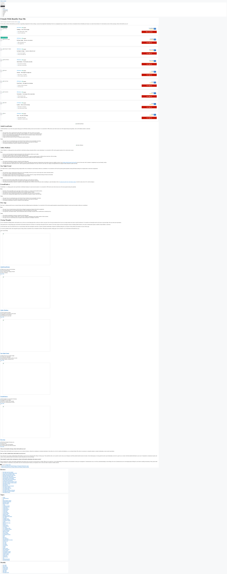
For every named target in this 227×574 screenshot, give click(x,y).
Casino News (5, 507)
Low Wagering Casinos (7, 529)
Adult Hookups (6, 498)
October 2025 (5, 568)
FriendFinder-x (4, 396)
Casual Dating (5, 512)
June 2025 (5, 570)
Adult (4, 497)
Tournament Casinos (6, 552)
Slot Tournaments (6, 549)
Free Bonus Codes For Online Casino (10, 481)
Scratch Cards (5, 540)
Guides (4, 521)
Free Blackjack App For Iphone (8, 491)
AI (3, 16)
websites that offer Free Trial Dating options (68, 181)
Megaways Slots (6, 531)
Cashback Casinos (6, 505)
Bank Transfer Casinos (7, 500)
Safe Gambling (5, 538)
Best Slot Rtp (5, 484)
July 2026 (4, 565)
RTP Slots (5, 537)
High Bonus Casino (6, 483)
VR (3, 14)
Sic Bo (4, 547)
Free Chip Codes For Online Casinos (9, 482)
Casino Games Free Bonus (8, 480)
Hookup (4, 523)
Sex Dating (5, 544)
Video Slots (5, 555)
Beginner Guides (6, 502)
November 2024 (6, 572)
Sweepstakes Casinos (7, 551)
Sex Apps (4, 541)
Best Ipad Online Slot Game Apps (9, 475)
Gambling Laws (6, 518)
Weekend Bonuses (6, 558)
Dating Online (5, 514)
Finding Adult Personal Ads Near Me (69, 162)
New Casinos (5, 532)
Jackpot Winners (6, 526)
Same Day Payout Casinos (8, 539)
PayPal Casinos (6, 533)
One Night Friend (4, 353)
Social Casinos (5, 550)
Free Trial (2, 273)
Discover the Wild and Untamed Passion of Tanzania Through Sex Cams (15, 465)
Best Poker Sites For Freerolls (8, 485)
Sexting (4, 11)
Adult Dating (5, 10)
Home (4, 8)
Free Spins (5, 517)
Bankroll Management (7, 501)
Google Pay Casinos (6, 520)
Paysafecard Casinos (6, 534)
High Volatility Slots (6, 522)
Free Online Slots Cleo (7, 488)
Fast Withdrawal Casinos (7, 516)
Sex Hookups (5, 545)
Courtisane (2, 2)
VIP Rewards (5, 556)
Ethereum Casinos (6, 515)
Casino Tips (5, 511)
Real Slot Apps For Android (8, 472)
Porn (4, 13)
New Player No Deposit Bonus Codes (10, 473)
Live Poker (5, 527)
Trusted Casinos (6, 553)
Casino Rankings (6, 509)
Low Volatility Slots (6, 528)
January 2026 (5, 567)
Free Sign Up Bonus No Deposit (9, 490)
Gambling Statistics (6, 519)
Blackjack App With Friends (8, 476)
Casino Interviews (6, 506)
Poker (4, 535)
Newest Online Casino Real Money (9, 477)
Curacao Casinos (6, 513)
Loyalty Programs (6, 530)
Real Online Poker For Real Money (9, 479)
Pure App (2, 439)
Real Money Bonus (6, 492)
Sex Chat (4, 543)
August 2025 (5, 569)
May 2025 (5, 571)
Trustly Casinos (6, 554)
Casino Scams (5, 510)
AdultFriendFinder (5, 267)
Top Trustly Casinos (6, 486)
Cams (4, 12)
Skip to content (3, 0)
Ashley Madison (4, 310)
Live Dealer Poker (6, 489)
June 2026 (5, 566)
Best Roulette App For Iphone (8, 478)
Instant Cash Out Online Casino (9, 474)
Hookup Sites (5, 9)
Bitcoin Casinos (6, 503)
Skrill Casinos (5, 548)
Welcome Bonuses (6, 560)
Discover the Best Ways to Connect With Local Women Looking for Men (15, 467)
